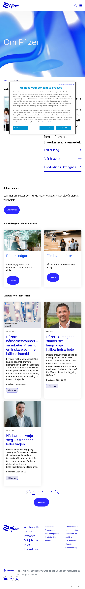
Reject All (64, 128)
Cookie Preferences (77, 587)
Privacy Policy (47, 122)
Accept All (47, 128)
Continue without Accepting (65, 84)
